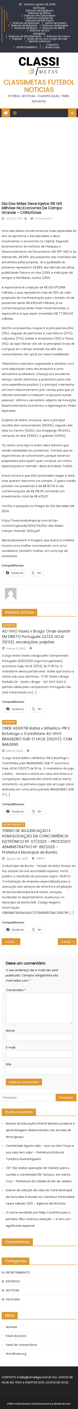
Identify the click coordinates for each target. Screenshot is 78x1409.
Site (8, 1064)
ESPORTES (39, 34)
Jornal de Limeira (55, 23)
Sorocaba (13, 1299)
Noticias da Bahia (39, 13)
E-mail (10, 1047)
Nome (10, 1031)
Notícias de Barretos (55, 25)
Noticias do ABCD (53, 28)
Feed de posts (16, 1336)
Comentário (16, 990)
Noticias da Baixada (26, 23)
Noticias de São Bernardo (25, 36)
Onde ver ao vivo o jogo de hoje (47, 39)
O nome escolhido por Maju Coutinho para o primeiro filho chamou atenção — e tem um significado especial (38, 1219)
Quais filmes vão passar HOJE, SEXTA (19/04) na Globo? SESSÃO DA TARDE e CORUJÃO (13, 942)
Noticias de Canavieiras (40, 15)
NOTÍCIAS (39, 8)
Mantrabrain (62, 1404)
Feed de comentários (21, 1345)
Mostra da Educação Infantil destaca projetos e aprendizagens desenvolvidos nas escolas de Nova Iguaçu (40, 1130)
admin (40, 858)
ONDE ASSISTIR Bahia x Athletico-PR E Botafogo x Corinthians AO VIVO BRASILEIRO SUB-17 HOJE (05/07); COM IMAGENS (37, 736)
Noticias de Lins (40, 30)
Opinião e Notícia (39, 41)
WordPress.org (16, 1354)
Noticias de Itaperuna (39, 10)
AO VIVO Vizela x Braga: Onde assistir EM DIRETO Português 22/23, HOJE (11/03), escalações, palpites (36, 637)
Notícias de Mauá (26, 28)
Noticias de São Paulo (39, 20)
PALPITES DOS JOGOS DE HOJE (46, 1382)
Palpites (17, 39)
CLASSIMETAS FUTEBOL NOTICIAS (39, 86)
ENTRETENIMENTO (27, 47)
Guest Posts (52, 47)
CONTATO (52, 45)
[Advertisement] (39, 158)
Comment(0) (43, 218)
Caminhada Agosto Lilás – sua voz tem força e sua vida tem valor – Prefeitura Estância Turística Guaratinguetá (40, 1152)
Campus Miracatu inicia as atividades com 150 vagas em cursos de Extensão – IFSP (69, 942)
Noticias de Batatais (24, 25)
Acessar (11, 1327)
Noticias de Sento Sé (40, 18)
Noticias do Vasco (58, 36)
